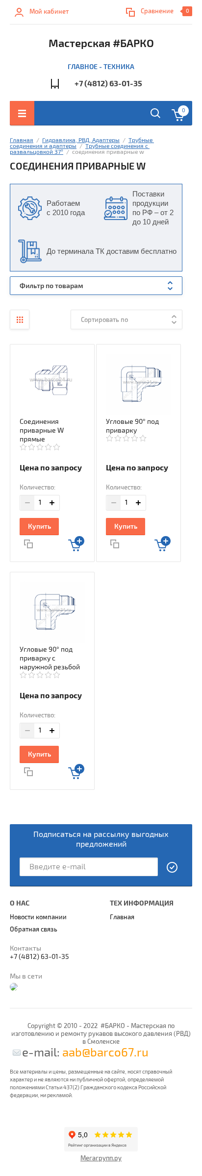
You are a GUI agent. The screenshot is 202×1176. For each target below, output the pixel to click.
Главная (21, 140)
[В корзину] (76, 543)
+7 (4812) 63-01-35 (108, 84)
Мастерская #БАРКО (101, 43)
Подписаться (172, 867)
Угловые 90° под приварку (132, 426)
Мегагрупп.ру (101, 1158)
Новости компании (38, 917)
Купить (39, 526)
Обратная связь (33, 929)
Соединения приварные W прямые (42, 430)
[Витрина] (19, 319)
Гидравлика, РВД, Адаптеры (81, 140)
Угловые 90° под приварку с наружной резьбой (50, 658)
